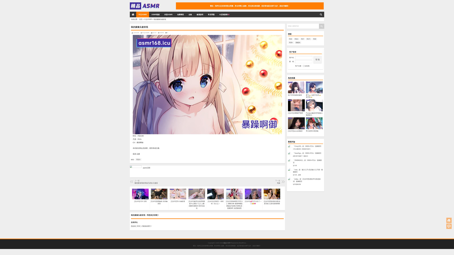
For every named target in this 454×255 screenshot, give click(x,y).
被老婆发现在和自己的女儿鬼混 (146, 183)
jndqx (296, 179)
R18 (314, 39)
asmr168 (136, 33)
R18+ (291, 42)
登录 (134, 154)
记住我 (307, 66)
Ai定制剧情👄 (224, 14)
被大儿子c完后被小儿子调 (311, 170)
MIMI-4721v (310, 146)
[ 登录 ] (139, 226)
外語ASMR (168, 14)
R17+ (308, 39)
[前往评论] (449, 226)
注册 (138, 154)
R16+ (296, 39)
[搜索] (321, 14)
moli (296, 170)
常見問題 (211, 14)
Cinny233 (298, 146)
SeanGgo (298, 153)
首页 (133, 14)
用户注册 (298, 66)
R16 (290, 39)
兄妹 (278, 183)
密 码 (291, 61)
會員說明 (200, 14)
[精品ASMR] (145, 3)
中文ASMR (143, 14)
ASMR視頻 (155, 14)
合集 (190, 14)
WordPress (242, 243)
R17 (302, 39)
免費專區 (180, 14)
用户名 (291, 57)
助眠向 (298, 42)
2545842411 (299, 160)
